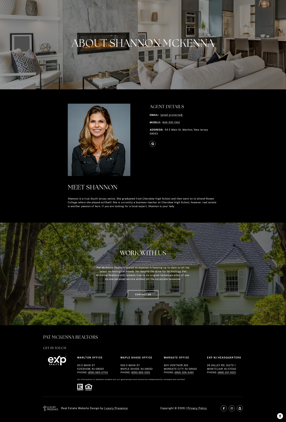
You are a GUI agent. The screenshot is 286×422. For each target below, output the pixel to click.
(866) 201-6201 (227, 372)
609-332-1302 (171, 122)
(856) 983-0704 (98, 372)
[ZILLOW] (240, 408)
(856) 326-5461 (184, 372)
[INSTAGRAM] (232, 408)
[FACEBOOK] (224, 408)
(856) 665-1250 (140, 372)
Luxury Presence (116, 408)
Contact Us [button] (143, 294)
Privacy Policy (197, 408)
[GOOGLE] (153, 144)
